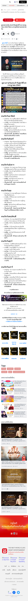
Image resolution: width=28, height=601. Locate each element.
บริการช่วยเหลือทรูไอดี (17, 574)
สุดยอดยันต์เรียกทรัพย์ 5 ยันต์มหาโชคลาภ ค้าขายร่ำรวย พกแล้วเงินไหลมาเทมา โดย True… (14, 485)
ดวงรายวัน (11, 5)
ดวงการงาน (10, 369)
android (13, 314)
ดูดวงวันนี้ (20, 20)
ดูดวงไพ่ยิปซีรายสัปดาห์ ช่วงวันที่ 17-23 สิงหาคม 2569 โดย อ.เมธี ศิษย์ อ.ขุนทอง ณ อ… (14, 507)
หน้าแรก (4, 5)
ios (16, 314)
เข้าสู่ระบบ (23, 2)
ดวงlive (3, 369)
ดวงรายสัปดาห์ (20, 5)
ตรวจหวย (9, 20)
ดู (8, 566)
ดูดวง (8, 10)
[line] (9, 592)
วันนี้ (5, 566)
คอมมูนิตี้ (7, 574)
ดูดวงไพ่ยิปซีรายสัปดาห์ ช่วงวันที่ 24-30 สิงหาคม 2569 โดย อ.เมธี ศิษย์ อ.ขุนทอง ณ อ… (14, 440)
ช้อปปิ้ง (9, 570)
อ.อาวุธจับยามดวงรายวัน (19, 372)
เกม (23, 566)
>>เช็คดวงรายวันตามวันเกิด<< (14, 321)
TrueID (4, 2)
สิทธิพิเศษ (13, 566)
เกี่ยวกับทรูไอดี (9, 579)
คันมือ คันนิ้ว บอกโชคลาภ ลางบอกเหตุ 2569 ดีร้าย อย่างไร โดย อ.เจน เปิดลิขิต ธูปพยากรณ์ (13, 462)
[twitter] (18, 592)
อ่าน (5, 10)
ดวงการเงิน (17, 369)
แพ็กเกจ (14, 570)
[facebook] (14, 592)
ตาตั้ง (3, 570)
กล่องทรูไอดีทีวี (22, 570)
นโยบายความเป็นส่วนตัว (9, 581)
